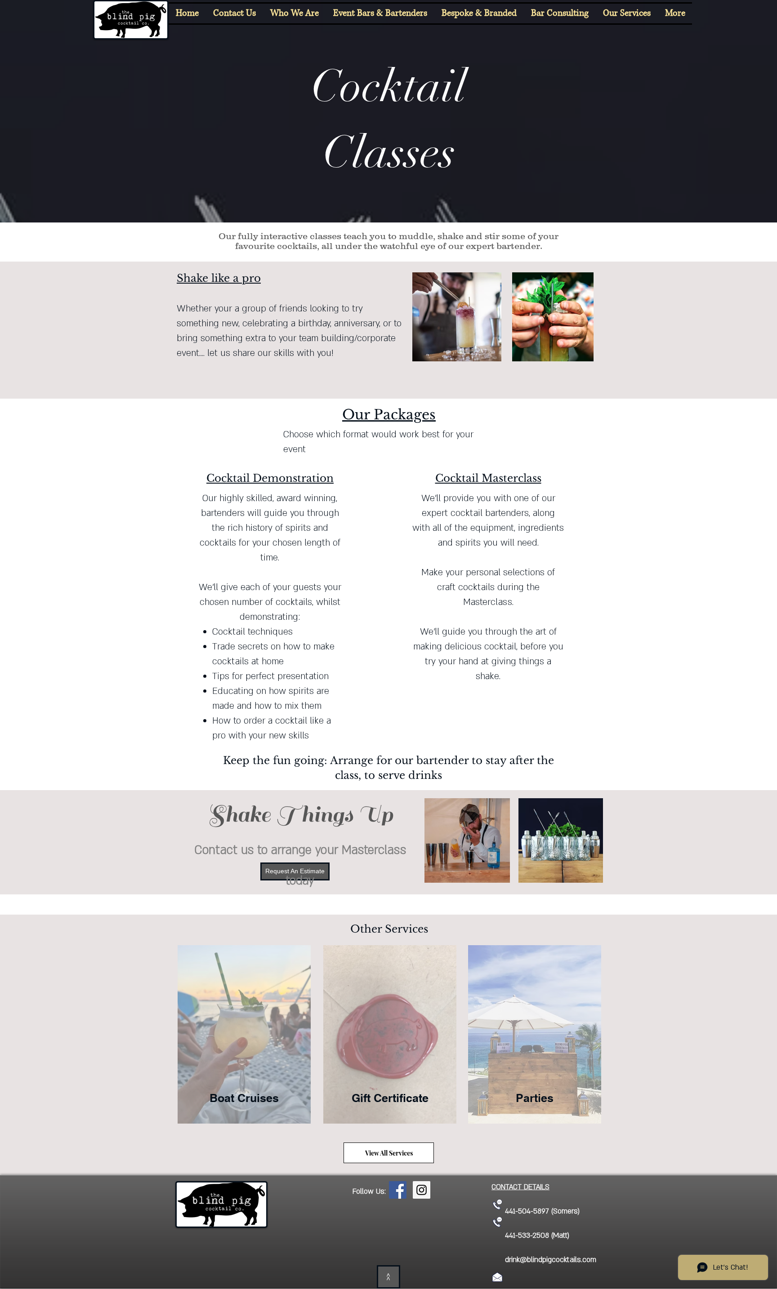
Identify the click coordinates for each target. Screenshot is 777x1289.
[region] (243, 1038)
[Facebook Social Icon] (397, 1190)
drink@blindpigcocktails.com (550, 1260)
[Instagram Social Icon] (421, 1190)
